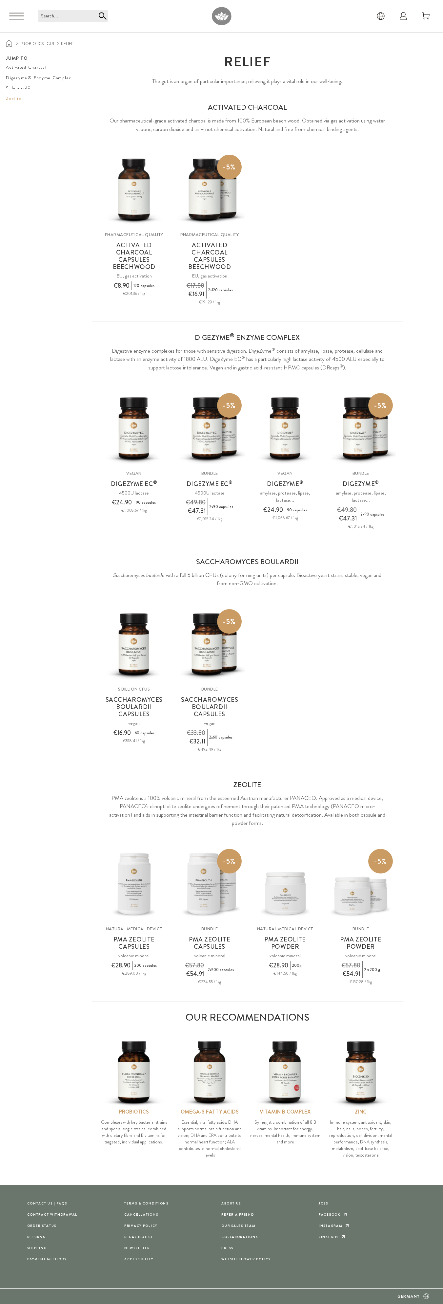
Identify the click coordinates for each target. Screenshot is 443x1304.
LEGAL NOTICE (139, 1236)
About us (231, 1203)
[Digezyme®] (285, 428)
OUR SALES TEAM (238, 1225)
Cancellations (141, 1214)
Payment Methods (47, 1259)
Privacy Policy (140, 1225)
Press (227, 1248)
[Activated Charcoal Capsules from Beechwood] (134, 190)
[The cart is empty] (426, 16)
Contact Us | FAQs (47, 1203)
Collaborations (239, 1236)
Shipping (37, 1248)
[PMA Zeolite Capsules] (134, 884)
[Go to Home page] (221, 16)
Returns (36, 1236)
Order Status (42, 1225)
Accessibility (138, 1259)
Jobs (323, 1203)
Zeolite (13, 98)
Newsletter (137, 1248)
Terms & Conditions (146, 1203)
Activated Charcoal (26, 67)
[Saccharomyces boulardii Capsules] (134, 644)
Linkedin (328, 1236)
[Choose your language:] (381, 16)
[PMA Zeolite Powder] (285, 884)
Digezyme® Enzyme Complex (38, 78)
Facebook (329, 1214)
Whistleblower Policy (246, 1259)
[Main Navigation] (16, 16)
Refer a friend (237, 1214)
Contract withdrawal (52, 1214)
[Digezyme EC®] (134, 428)
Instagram (330, 1225)
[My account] (403, 16)
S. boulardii (18, 88)
